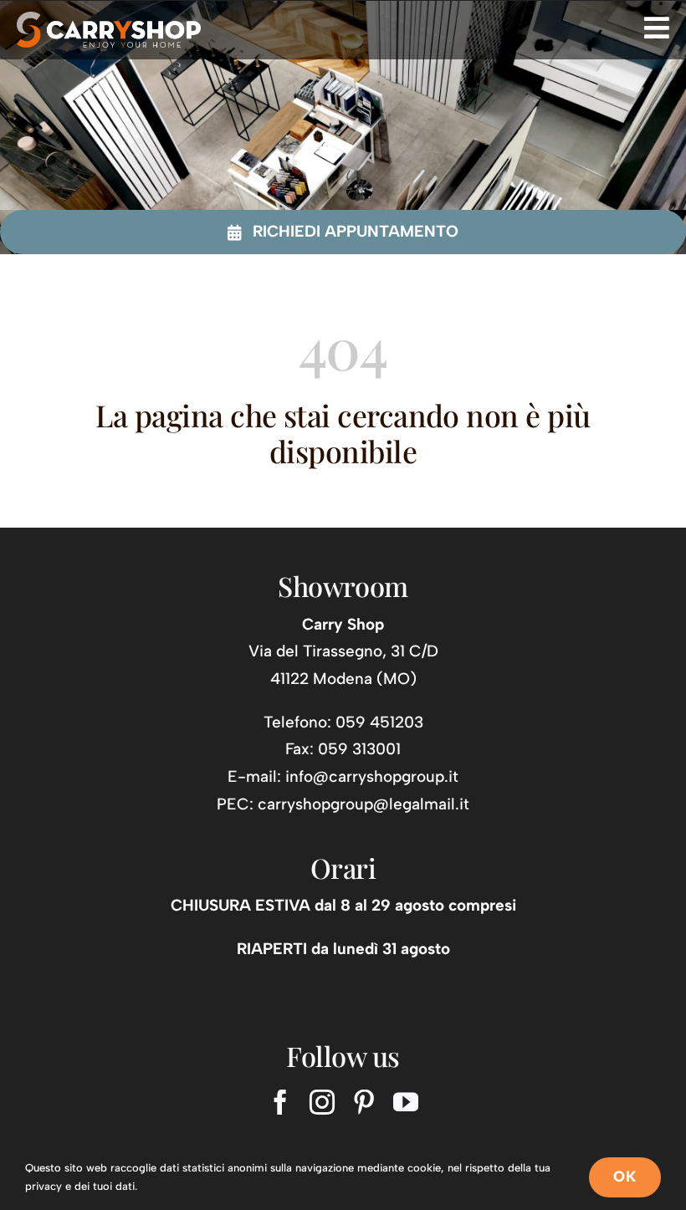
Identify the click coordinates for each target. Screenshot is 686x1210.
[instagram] (322, 1102)
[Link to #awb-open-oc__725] (656, 27)
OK (625, 1176)
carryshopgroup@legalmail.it (363, 804)
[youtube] (405, 1102)
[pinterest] (363, 1102)
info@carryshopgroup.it (371, 776)
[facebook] (280, 1102)
